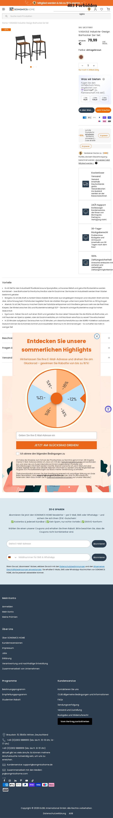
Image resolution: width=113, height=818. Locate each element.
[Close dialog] (96, 336)
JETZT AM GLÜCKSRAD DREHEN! (56, 445)
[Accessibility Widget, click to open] (108, 409)
